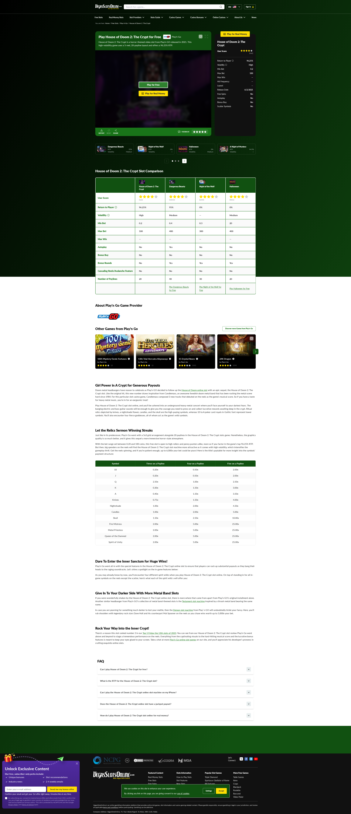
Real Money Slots (155, 777)
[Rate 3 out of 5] (200, 132)
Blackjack (237, 787)
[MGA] (184, 760)
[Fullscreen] (206, 36)
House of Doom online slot (194, 390)
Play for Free (153, 84)
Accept (221, 791)
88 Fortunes (210, 783)
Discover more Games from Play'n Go (239, 328)
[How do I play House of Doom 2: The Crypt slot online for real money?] (249, 715)
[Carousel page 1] (172, 161)
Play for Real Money (155, 93)
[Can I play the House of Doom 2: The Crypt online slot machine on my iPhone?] (249, 692)
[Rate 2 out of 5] (197, 132)
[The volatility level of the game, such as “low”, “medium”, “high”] (226, 65)
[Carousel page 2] (175, 161)
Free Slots (114, 23)
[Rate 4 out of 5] (202, 132)
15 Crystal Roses (187, 358)
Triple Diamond (211, 777)
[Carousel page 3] (178, 161)
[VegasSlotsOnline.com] (108, 6)
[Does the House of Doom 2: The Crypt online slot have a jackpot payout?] (249, 704)
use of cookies (183, 793)
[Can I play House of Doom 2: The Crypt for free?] (249, 669)
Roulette (236, 790)
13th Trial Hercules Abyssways (153, 358)
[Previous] (166, 161)
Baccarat (237, 793)
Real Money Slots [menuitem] (116, 17)
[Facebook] (246, 759)
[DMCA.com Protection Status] (144, 760)
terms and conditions (110, 807)
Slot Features (181, 780)
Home (107, 23)
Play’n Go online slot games (183, 639)
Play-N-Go (124, 23)
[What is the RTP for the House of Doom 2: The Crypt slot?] (249, 681)
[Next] (184, 161)
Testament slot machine (193, 601)
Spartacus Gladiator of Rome (217, 780)
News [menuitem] (254, 17)
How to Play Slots (184, 777)
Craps (235, 783)
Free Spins (152, 783)
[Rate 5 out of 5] (205, 132)
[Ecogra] (166, 760)
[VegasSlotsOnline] (113, 775)
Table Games (238, 777)
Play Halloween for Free (240, 288)
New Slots (180, 783)
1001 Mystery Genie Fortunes (112, 358)
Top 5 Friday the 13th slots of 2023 (159, 633)
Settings (209, 791)
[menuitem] (137, 17)
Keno (235, 780)
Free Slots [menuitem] (99, 17)
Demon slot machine (183, 610)
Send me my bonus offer (62, 789)
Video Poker (238, 796)
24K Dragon (225, 358)
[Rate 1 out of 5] (194, 132)
